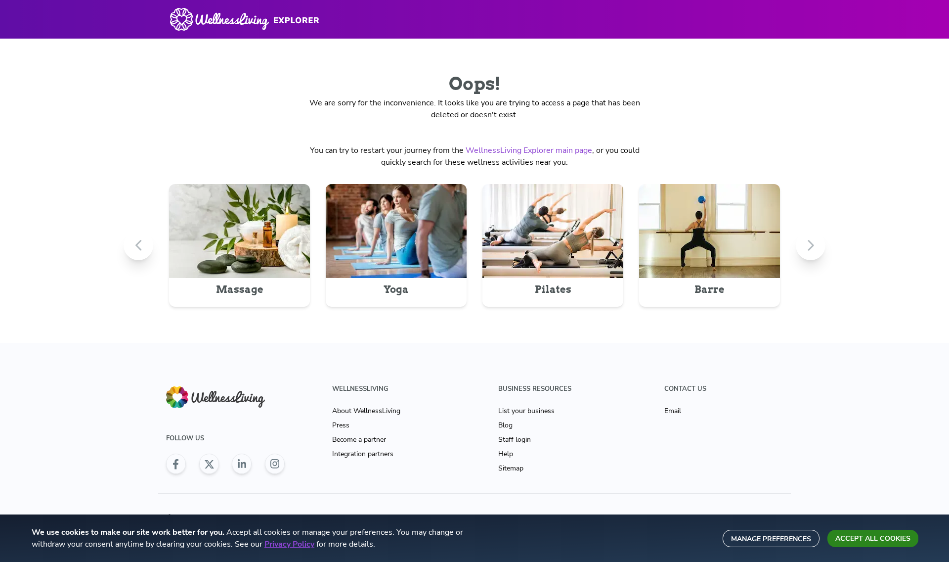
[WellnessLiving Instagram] (275, 464)
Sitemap (510, 468)
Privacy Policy (289, 544)
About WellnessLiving (366, 411)
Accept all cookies (872, 538)
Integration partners (362, 454)
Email (672, 411)
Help (505, 454)
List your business (526, 411)
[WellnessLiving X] (209, 464)
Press (340, 425)
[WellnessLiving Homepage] (225, 397)
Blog (505, 425)
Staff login (514, 439)
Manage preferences (771, 539)
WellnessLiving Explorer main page (529, 150)
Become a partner (359, 439)
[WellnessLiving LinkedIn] (242, 464)
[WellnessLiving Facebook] (176, 464)
